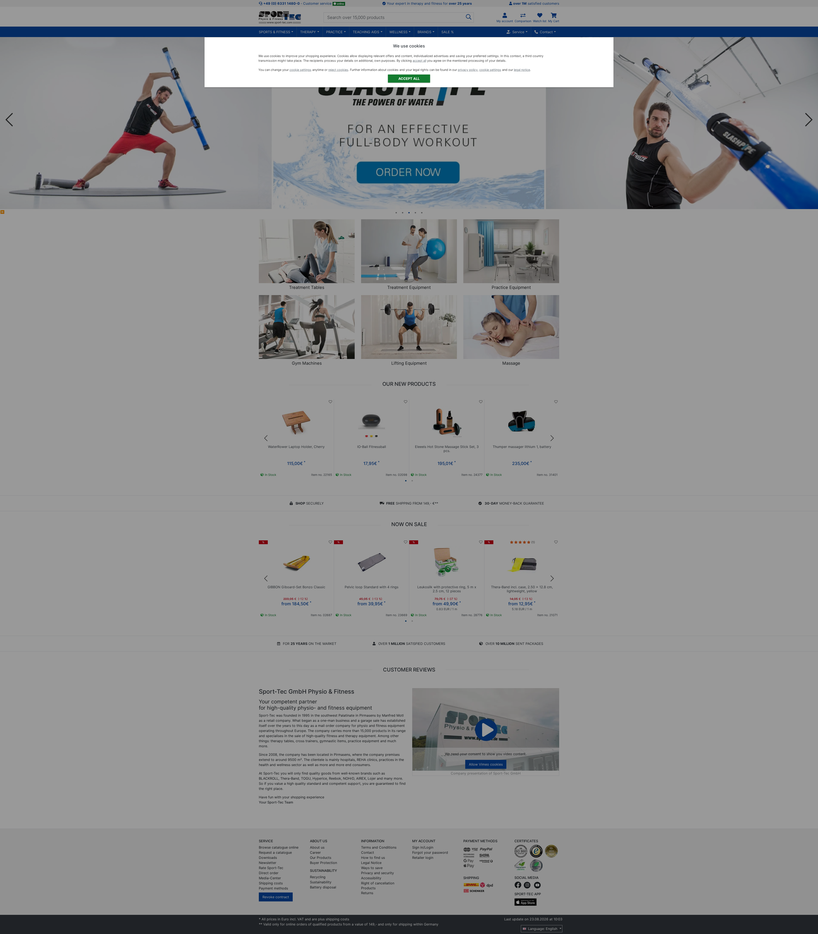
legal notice (522, 70)
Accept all (409, 78)
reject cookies (338, 70)
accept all (419, 60)
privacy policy (468, 70)
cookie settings (300, 70)
